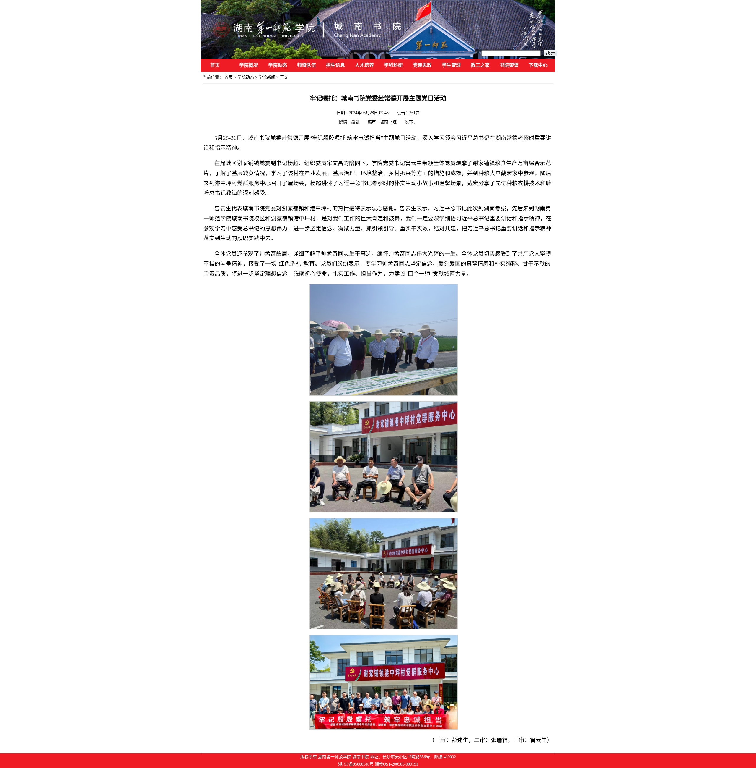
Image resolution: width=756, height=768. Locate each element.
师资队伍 (306, 65)
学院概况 (248, 65)
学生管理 (451, 65)
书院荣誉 (509, 65)
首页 (215, 65)
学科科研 (393, 65)
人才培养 (364, 65)
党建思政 (422, 65)
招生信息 (335, 65)
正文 (284, 77)
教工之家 (480, 65)
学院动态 (277, 65)
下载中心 (538, 65)
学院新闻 (267, 77)
